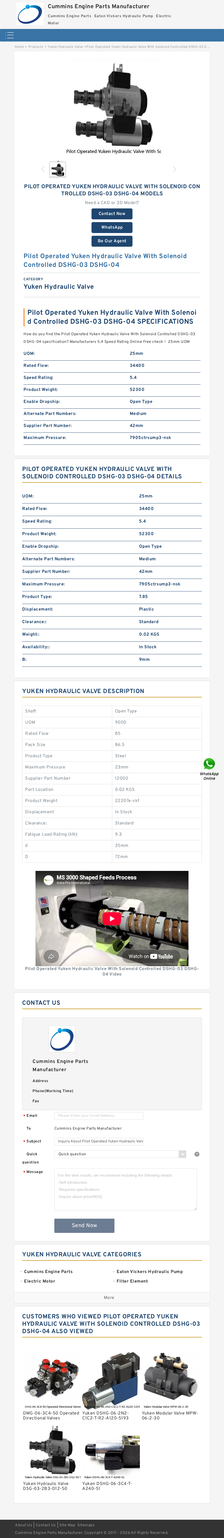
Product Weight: (40, 390)
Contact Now (112, 214)
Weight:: (30, 634)
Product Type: (37, 597)
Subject (32, 1141)
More (109, 1298)
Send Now (84, 1225)
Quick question (30, 1158)
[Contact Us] (209, 769)
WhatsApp (112, 227)
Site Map (67, 1525)
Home (19, 47)
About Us (23, 1525)
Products (35, 47)
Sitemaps (86, 1525)
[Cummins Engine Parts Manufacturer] (30, 12)
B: (24, 659)
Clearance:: (34, 622)
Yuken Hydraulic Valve (65, 47)
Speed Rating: (38, 378)
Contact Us (46, 1525)
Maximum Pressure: (44, 438)
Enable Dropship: (41, 402)
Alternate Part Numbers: (49, 414)
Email (30, 1116)
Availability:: (36, 647)
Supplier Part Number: (47, 426)
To (28, 1128)
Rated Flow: (36, 366)
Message (33, 1172)
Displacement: (37, 609)
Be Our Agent (112, 241)
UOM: (29, 353)
